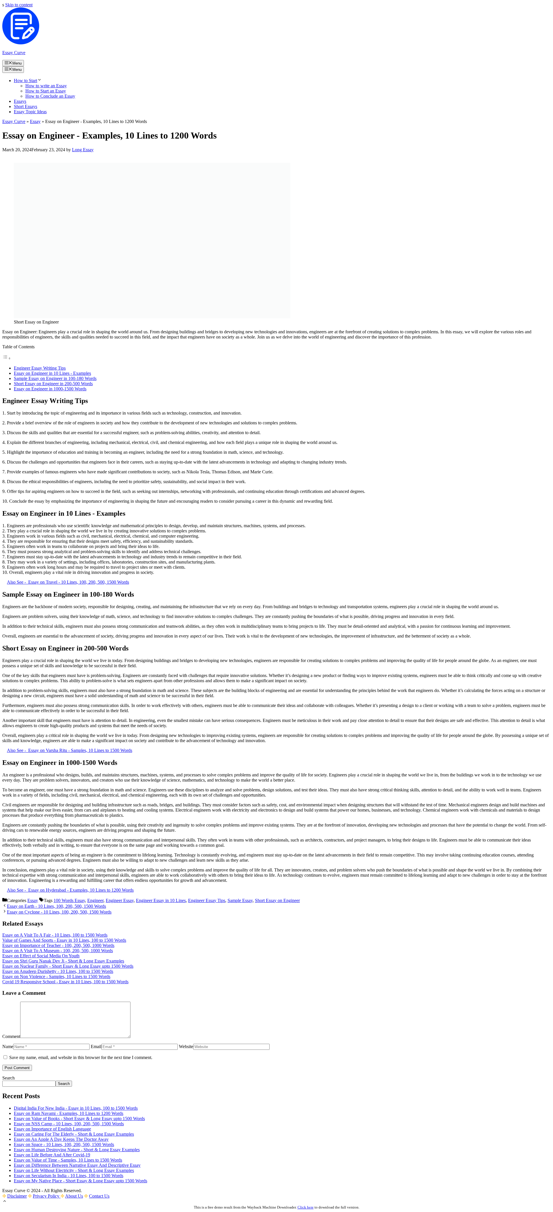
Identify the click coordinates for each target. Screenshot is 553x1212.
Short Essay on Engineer (277, 900)
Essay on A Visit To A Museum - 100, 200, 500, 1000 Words (57, 950)
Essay (35, 121)
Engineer (95, 900)
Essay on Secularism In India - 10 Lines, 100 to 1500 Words (68, 1175)
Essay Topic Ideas (30, 111)
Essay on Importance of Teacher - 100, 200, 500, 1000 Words (58, 945)
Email (96, 1046)
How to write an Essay (46, 85)
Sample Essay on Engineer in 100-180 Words (55, 378)
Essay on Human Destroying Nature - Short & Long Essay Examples (77, 1149)
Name (7, 1046)
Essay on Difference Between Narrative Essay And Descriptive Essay (77, 1165)
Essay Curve (13, 52)
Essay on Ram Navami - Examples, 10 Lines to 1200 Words (68, 1113)
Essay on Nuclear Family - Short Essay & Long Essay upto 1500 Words (67, 966)
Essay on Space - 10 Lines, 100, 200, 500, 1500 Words (64, 1144)
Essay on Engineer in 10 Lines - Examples (52, 373)
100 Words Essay (69, 900)
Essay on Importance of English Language (52, 1128)
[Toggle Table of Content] (6, 358)
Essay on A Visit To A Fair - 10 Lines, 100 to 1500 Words (54, 935)
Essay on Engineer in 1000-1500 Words (50, 388)
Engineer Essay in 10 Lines (161, 900)
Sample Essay (240, 900)
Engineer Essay (120, 900)
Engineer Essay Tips (206, 900)
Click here (306, 1207)
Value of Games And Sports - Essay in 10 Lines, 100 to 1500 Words (64, 940)
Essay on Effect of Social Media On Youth (40, 955)
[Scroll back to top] (4, 1201)
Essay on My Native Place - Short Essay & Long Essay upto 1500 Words (80, 1180)
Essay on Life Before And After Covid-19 (52, 1154)
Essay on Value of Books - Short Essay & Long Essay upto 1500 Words (79, 1118)
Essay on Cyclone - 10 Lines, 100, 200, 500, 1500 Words (59, 912)
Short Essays (25, 106)
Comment (11, 1036)
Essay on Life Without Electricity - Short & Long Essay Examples (74, 1170)
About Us (74, 1196)
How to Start (25, 80)
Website (186, 1046)
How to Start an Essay (45, 90)
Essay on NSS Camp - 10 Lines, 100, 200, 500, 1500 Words (69, 1123)
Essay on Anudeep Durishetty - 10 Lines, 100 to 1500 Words (57, 971)
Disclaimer (17, 1196)
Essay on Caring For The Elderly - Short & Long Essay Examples (74, 1134)
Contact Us (99, 1196)
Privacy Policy (46, 1196)
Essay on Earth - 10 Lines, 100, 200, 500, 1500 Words (56, 906)
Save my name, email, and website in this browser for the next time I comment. (80, 1057)
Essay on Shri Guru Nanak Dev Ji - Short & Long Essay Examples (63, 960)
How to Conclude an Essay (50, 96)
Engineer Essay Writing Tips (40, 368)
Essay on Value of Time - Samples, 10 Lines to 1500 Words (68, 1160)
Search (8, 1077)
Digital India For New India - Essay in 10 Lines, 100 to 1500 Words (76, 1108)
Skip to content (19, 4)
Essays (20, 101)
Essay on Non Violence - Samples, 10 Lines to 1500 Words (56, 976)
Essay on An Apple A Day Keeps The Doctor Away (61, 1139)
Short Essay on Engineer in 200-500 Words (53, 383)
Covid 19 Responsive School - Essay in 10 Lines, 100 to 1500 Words (65, 981)
